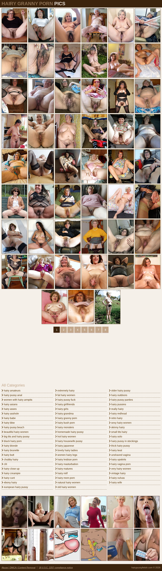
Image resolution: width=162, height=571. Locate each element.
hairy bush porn (66, 422)
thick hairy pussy (120, 445)
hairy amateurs (11, 390)
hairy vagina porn (121, 464)
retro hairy (116, 418)
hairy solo (116, 436)
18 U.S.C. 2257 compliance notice (56, 567)
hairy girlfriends (66, 404)
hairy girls (62, 409)
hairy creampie (11, 473)
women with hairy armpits (17, 399)
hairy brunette (11, 450)
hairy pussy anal (12, 395)
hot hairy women (66, 436)
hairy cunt (9, 478)
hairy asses (10, 409)
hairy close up (11, 468)
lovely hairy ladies (67, 450)
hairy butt (8, 455)
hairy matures (65, 468)
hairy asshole (11, 413)
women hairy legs (67, 455)
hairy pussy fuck (66, 399)
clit (5, 464)
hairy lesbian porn (67, 459)
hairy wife (116, 482)
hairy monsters (65, 427)
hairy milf (62, 473)
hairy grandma (65, 413)
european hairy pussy (15, 487)
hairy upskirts (118, 459)
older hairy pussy (120, 390)
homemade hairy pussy (70, 432)
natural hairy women (68, 482)
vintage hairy (118, 473)
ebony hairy (10, 482)
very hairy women (121, 468)
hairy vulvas (118, 478)
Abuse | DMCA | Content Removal (18, 567)
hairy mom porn (66, 478)
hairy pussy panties (122, 399)
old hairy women (66, 487)
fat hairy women (66, 395)
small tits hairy (119, 432)
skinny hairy (118, 427)
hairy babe (9, 418)
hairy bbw (9, 422)
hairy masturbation (67, 464)
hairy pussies (118, 404)
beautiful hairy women (15, 432)
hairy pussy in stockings (124, 441)
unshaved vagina (121, 455)
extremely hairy (66, 390)
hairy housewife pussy (69, 441)
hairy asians (10, 404)
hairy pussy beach (13, 427)
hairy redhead (119, 413)
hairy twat (116, 450)
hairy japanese (65, 445)
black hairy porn (12, 441)
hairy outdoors (119, 395)
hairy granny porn (67, 418)
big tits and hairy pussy (16, 436)
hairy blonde (10, 445)
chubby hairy (10, 459)
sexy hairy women (121, 422)
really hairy (117, 409)
